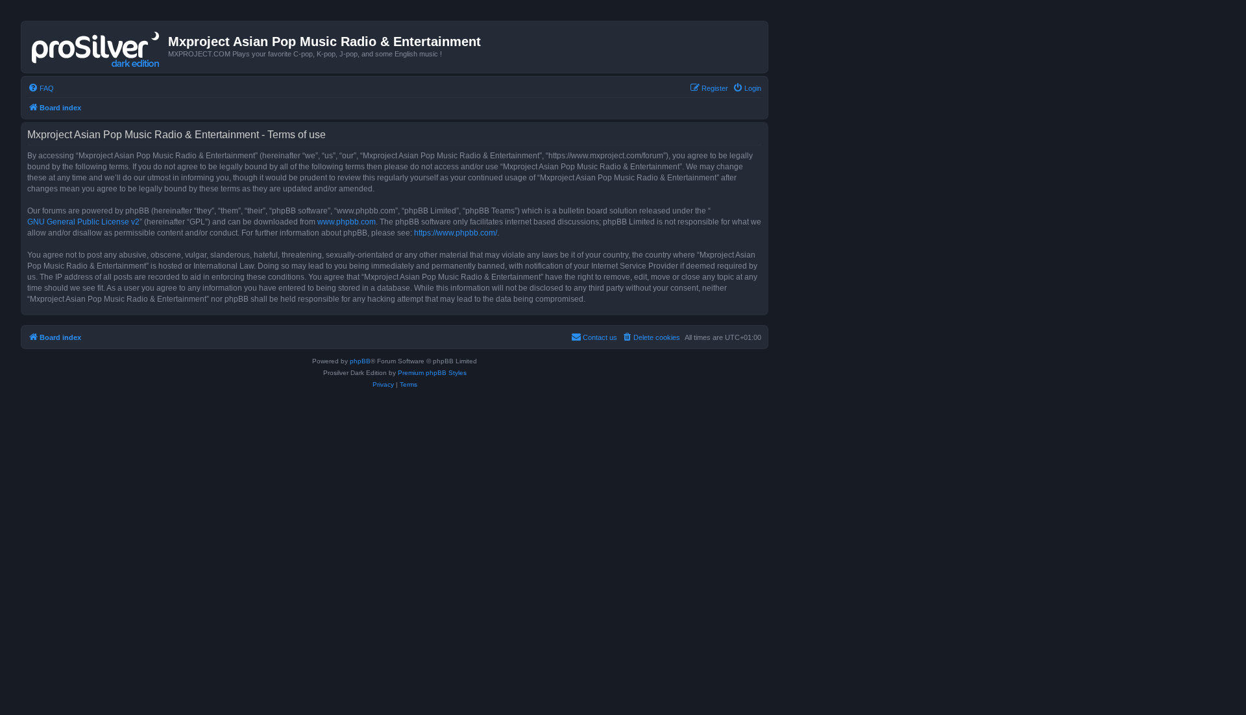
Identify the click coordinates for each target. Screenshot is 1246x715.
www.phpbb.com (346, 221)
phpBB (360, 361)
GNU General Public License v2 (83, 221)
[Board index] (96, 47)
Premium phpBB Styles (432, 372)
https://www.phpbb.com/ (455, 232)
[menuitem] (41, 88)
